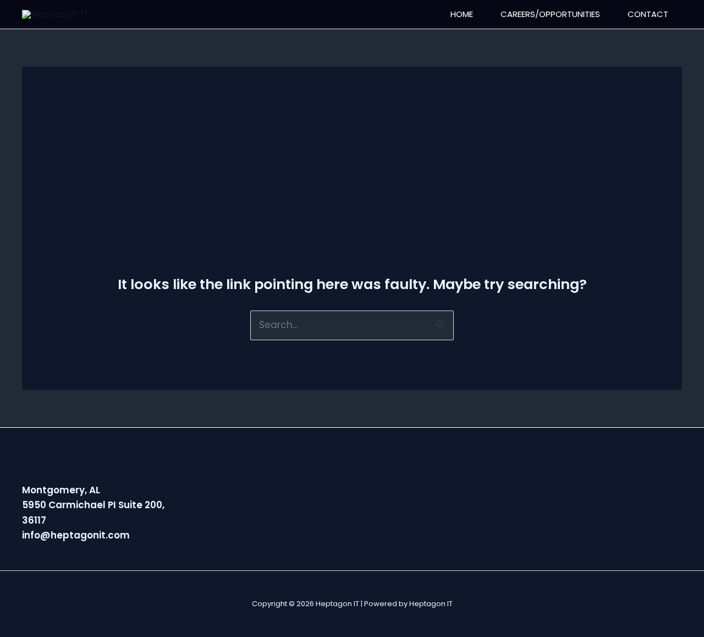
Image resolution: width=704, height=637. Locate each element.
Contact (648, 14)
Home (461, 14)
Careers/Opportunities (550, 14)
